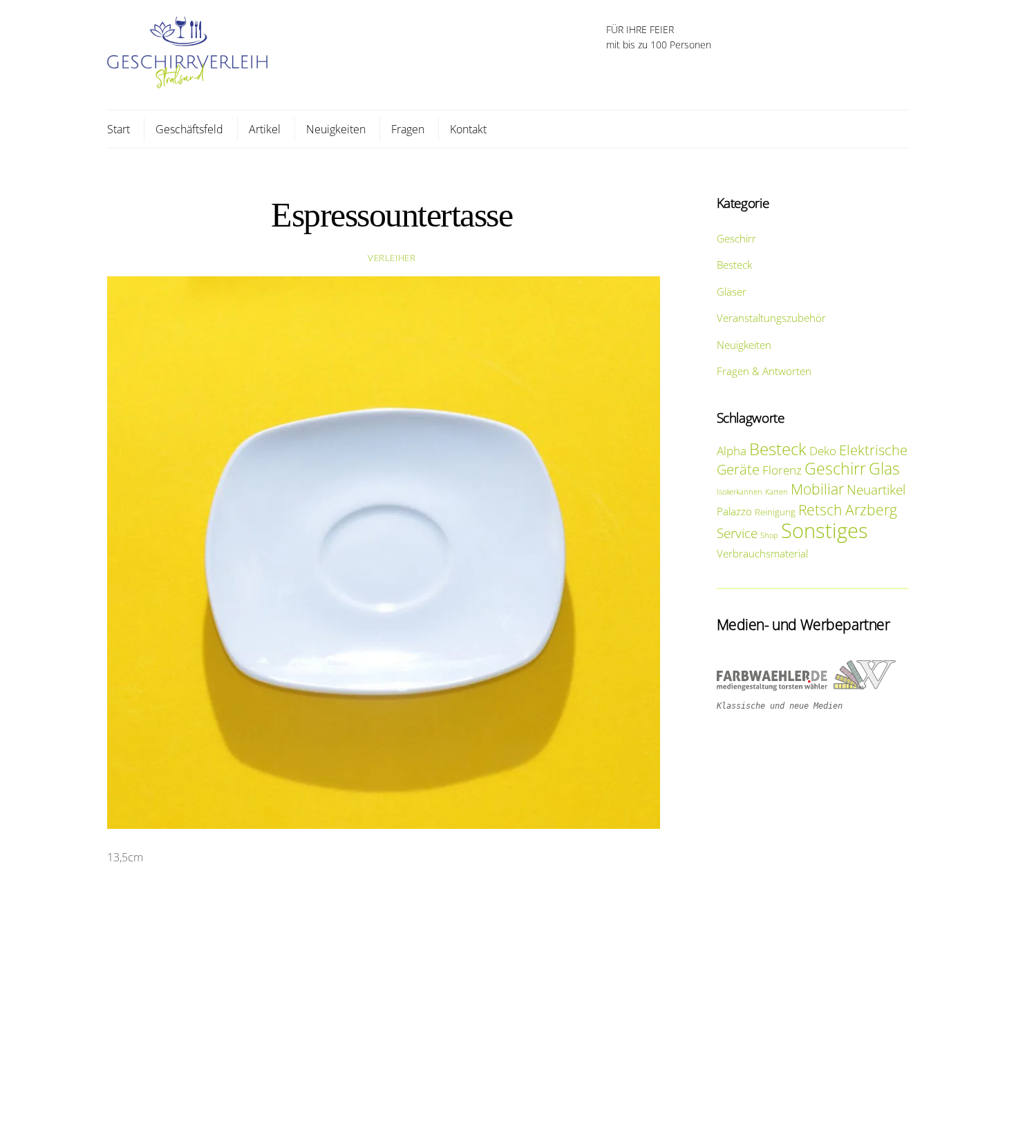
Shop (769, 535)
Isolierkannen (739, 492)
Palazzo (734, 511)
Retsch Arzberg (847, 509)
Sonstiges (824, 530)
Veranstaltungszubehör (771, 318)
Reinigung (775, 512)
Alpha (731, 451)
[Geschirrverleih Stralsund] (187, 81)
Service (737, 533)
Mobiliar (817, 489)
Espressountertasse (391, 215)
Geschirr (736, 238)
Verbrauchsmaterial (762, 553)
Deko (822, 451)
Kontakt (468, 129)
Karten (776, 492)
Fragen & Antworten (764, 371)
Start (118, 129)
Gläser (731, 291)
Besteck (734, 264)
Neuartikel (876, 489)
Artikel (265, 129)
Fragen (407, 129)
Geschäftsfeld (189, 129)
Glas (884, 468)
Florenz (782, 470)
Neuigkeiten (336, 129)
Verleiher (392, 257)
